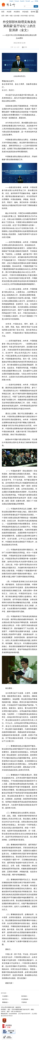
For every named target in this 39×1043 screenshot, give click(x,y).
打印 (25, 47)
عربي (32, 1)
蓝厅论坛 (31, 15)
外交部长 (17, 11)
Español (22, 1)
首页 (2, 11)
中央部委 (5, 996)
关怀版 (36, 1)
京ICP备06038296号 (24, 1013)
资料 (7, 15)
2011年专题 (24, 15)
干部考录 (24, 1002)
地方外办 (5, 999)
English (11, 1)
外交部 (9, 11)
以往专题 (16, 15)
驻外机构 (34, 11)
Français (17, 1)
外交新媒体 (24, 999)
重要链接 (5, 1002)
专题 (11, 15)
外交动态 (25, 11)
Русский (28, 1)
